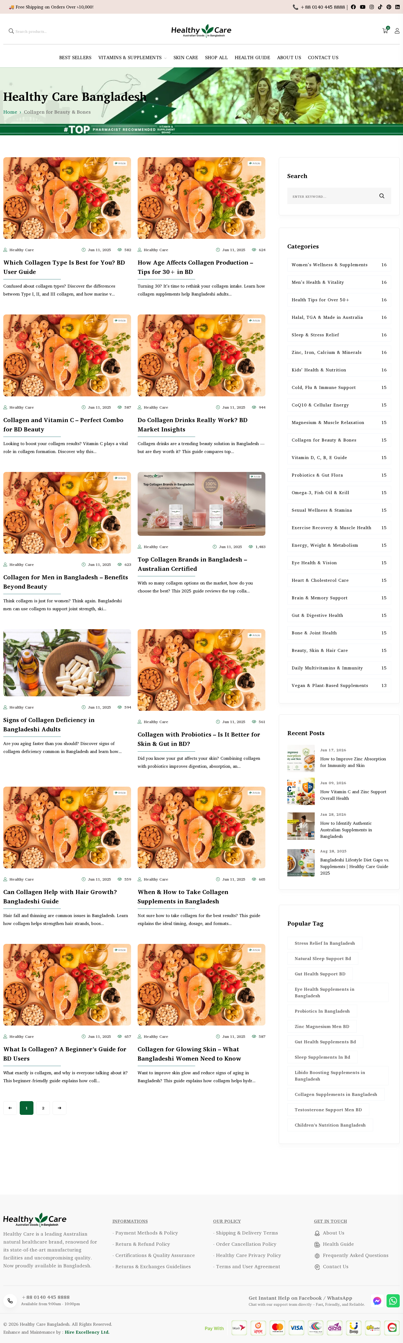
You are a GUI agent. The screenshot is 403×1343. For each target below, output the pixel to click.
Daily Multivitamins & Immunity (339, 667)
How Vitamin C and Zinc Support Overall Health (353, 795)
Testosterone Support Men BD (328, 1109)
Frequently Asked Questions (355, 1255)
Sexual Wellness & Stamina (339, 510)
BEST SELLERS (75, 57)
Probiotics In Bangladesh (322, 1011)
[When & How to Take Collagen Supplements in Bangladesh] (201, 827)
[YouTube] (363, 7)
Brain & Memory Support (339, 597)
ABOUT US (289, 57)
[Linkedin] (397, 7)
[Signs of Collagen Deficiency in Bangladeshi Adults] (67, 662)
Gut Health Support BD (320, 973)
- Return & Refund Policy (141, 1244)
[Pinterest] (390, 7)
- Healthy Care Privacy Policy (247, 1255)
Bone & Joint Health (339, 632)
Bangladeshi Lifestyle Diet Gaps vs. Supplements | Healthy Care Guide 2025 (354, 866)
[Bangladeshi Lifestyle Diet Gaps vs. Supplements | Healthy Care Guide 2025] (301, 862)
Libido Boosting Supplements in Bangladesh (330, 1076)
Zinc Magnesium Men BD (322, 1026)
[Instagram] (372, 7)
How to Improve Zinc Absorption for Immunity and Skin (353, 762)
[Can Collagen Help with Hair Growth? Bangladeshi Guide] (67, 827)
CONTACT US (323, 57)
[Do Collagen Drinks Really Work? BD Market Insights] (201, 355)
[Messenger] (377, 1300)
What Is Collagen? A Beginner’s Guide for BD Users (64, 1053)
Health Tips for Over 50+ (339, 299)
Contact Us (335, 1266)
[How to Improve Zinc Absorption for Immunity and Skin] (301, 758)
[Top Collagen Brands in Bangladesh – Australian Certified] (201, 503)
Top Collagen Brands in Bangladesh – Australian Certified (192, 564)
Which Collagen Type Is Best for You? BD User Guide (64, 267)
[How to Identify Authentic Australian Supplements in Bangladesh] (301, 825)
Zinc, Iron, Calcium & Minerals (339, 352)
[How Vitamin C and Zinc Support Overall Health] (301, 791)
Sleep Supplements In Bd (322, 1057)
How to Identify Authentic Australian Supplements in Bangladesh (346, 830)
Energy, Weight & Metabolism (339, 545)
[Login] (397, 31)
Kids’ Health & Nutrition (339, 369)
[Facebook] (354, 7)
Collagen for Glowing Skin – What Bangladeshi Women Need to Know (189, 1053)
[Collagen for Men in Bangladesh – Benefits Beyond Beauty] (67, 512)
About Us (333, 1233)
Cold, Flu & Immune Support (339, 387)
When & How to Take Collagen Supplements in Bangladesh (183, 896)
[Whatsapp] (393, 1300)
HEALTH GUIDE (252, 57)
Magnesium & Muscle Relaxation (339, 422)
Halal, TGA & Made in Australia (339, 317)
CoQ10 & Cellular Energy (339, 404)
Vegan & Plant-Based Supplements (339, 685)
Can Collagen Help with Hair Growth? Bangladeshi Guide (60, 896)
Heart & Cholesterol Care (339, 580)
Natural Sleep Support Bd (323, 958)
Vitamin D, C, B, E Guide (339, 457)
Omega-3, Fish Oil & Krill (339, 492)
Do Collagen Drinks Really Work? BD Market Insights (193, 424)
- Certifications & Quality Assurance (153, 1255)
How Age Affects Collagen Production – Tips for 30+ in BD (195, 267)
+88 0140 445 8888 (45, 1297)
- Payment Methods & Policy (145, 1233)
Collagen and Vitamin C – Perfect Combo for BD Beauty (63, 424)
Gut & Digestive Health (339, 615)
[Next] (59, 1108)
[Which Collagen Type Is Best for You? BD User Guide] (67, 197)
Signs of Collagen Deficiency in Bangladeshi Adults (49, 724)
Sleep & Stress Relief (339, 334)
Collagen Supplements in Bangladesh (336, 1094)
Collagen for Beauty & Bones (339, 439)
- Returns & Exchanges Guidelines (151, 1266)
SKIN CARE (186, 57)
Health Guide (338, 1244)
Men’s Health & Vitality (339, 282)
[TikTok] (381, 7)
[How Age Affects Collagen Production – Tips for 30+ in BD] (201, 197)
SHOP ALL (216, 57)
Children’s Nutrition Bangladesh (330, 1125)
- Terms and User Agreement (246, 1266)
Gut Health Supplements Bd (325, 1041)
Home (10, 112)
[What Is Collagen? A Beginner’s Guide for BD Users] (67, 984)
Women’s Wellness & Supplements (339, 264)
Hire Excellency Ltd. (87, 1332)
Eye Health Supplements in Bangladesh (324, 992)
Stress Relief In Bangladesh (325, 943)
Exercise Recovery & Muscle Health (339, 527)
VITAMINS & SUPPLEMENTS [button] (130, 57)
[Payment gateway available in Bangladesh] (302, 1327)
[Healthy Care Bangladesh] (201, 30)
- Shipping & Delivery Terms (245, 1233)
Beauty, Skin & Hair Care (339, 650)
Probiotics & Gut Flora (339, 475)
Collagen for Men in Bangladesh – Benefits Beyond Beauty (65, 581)
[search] (11, 31)
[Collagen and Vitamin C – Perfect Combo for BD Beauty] (67, 355)
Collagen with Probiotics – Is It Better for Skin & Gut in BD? (199, 739)
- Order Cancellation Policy (245, 1244)
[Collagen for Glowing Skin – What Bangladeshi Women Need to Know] (201, 984)
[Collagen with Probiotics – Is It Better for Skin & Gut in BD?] (201, 669)
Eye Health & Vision (339, 562)
